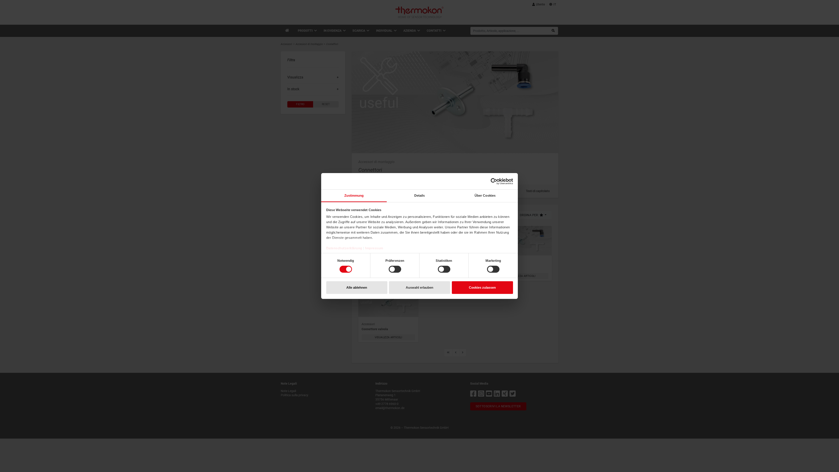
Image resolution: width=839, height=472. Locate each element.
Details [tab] (419, 195)
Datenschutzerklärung (344, 248)
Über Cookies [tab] (485, 195)
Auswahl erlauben (419, 287)
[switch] (395, 269)
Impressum (374, 248)
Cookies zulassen (482, 287)
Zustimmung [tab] (354, 195)
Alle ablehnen (356, 287)
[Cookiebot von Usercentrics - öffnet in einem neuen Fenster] (494, 181)
